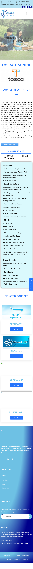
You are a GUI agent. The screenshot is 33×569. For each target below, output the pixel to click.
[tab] (16, 151)
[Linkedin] (27, 7)
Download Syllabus (9, 144)
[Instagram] (23, 7)
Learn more (16, 329)
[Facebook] (30, 7)
